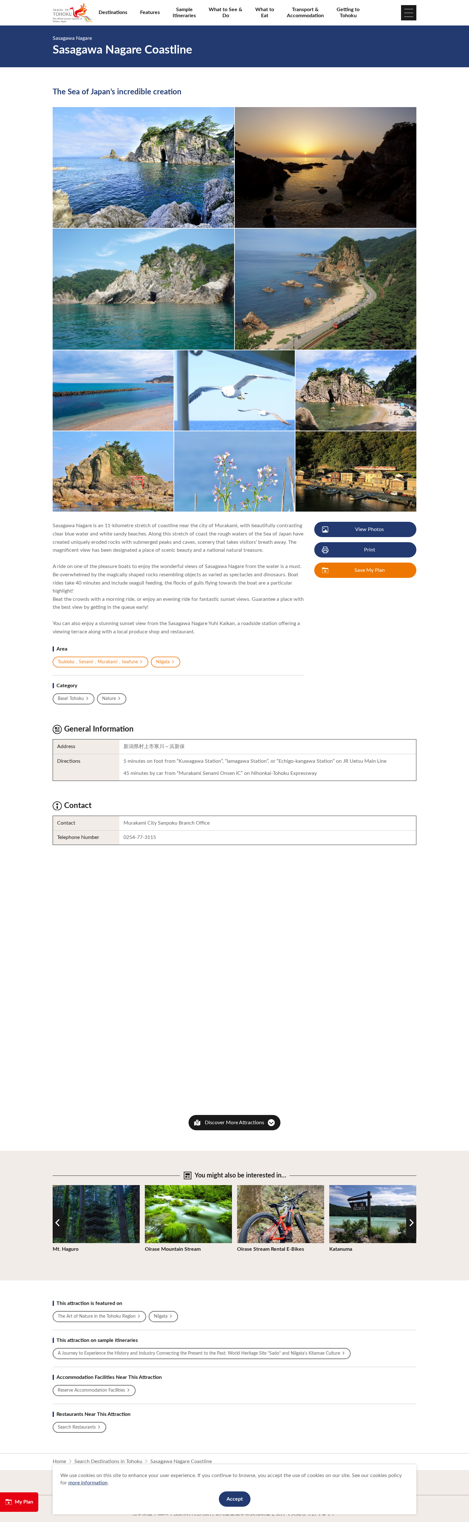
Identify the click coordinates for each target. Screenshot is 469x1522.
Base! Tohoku (71, 698)
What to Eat (264, 12)
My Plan (24, 1501)
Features (150, 12)
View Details (67, 1188)
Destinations (113, 12)
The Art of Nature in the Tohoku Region (97, 1316)
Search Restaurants (77, 1427)
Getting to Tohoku (348, 12)
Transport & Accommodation (305, 12)
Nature (109, 698)
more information (88, 1482)
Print (369, 549)
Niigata (163, 662)
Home (59, 1461)
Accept (235, 1499)
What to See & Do (225, 12)
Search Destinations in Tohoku (108, 1461)
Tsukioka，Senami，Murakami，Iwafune (98, 662)
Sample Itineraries (184, 12)
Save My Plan (369, 570)
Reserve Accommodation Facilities (91, 1390)
